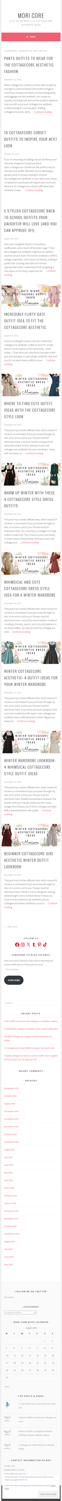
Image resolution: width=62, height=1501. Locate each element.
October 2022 (10, 1134)
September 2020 (11, 1233)
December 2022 (11, 1118)
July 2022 (8, 1157)
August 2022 (9, 1149)
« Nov (6, 1386)
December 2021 (11, 1210)
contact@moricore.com (15, 1473)
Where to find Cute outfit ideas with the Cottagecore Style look (29, 409)
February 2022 (10, 1195)
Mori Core (31, 15)
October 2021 (10, 1226)
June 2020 (8, 1256)
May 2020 (8, 1264)
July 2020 (8, 1249)
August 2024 (9, 1103)
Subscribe (14, 980)
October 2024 (10, 1095)
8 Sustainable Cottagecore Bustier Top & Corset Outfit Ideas (31, 1028)
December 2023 (11, 1111)
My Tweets (9, 1297)
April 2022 (8, 1180)
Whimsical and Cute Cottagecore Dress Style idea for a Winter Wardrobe (30, 588)
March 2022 (9, 1187)
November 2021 (11, 1218)
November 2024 (11, 1088)
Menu (33, 36)
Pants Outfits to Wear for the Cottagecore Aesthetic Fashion (29, 64)
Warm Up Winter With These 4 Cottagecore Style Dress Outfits (29, 499)
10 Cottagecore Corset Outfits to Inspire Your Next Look (30, 139)
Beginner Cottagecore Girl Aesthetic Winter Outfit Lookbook (29, 860)
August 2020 (9, 1241)
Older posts (12, 927)
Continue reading (43, 111)
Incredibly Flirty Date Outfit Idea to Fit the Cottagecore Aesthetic (25, 320)
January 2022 (10, 1203)
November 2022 (11, 1126)
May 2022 (8, 1172)
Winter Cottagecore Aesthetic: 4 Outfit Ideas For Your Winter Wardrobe (31, 677)
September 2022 (11, 1141)
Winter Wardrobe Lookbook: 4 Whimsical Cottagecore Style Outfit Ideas (30, 766)
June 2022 (8, 1164)
